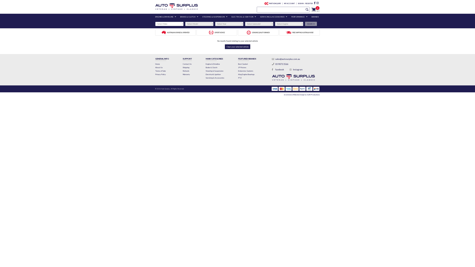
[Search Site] (307, 9)
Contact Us (187, 64)
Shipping (186, 67)
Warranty (186, 74)
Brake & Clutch (211, 67)
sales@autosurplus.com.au (287, 59)
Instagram (298, 69)
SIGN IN (301, 3)
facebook (279, 69)
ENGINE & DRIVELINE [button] (164, 17)
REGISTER (309, 3)
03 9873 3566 (281, 64)
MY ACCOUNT (289, 3)
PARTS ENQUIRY (275, 3)
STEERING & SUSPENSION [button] (213, 17)
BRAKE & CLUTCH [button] (188, 17)
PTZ (240, 78)
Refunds (186, 71)
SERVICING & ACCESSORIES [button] (272, 17)
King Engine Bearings (246, 74)
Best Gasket (243, 64)
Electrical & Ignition (213, 74)
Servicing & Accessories (215, 78)
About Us (159, 67)
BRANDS (315, 17)
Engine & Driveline (213, 64)
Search (311, 24)
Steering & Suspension (214, 71)
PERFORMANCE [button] (298, 17)
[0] (314, 10)
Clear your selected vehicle (237, 47)
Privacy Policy (160, 74)
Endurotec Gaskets (245, 71)
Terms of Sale (160, 71)
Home (157, 64)
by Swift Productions (302, 95)
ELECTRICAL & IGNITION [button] (242, 17)
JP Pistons (242, 67)
